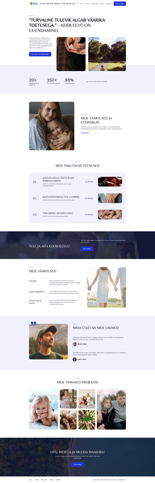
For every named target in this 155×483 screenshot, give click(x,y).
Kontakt (108, 3)
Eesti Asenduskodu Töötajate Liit (57, 3)
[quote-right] (33, 323)
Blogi (101, 3)
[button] (120, 3)
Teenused (95, 3)
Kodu (81, 3)
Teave (87, 3)
